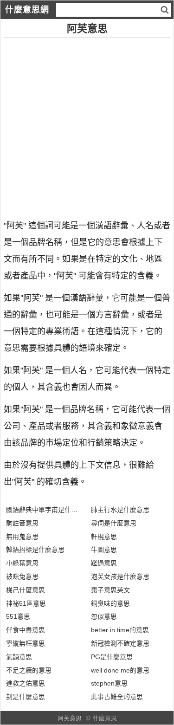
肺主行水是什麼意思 (120, 509)
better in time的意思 (120, 630)
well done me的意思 (120, 670)
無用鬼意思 (22, 536)
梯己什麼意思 (25, 590)
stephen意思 (109, 683)
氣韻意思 (19, 656)
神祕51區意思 (26, 603)
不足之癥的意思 (29, 670)
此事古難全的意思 (117, 696)
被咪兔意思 (22, 576)
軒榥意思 (104, 536)
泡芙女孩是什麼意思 (120, 576)
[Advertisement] (87, 125)
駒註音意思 (22, 523)
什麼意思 (105, 718)
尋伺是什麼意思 (113, 523)
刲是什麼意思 (25, 696)
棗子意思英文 (110, 590)
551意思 (18, 616)
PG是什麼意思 (112, 656)
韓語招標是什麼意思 (35, 549)
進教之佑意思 (25, 683)
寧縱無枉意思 (25, 643)
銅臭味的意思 (110, 603)
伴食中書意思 (25, 630)
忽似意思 (104, 616)
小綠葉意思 (22, 563)
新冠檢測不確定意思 (120, 643)
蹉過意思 (104, 563)
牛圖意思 (104, 549)
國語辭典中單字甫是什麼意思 (48, 509)
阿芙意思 (70, 718)
